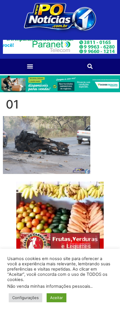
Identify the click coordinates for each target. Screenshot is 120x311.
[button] (30, 66)
